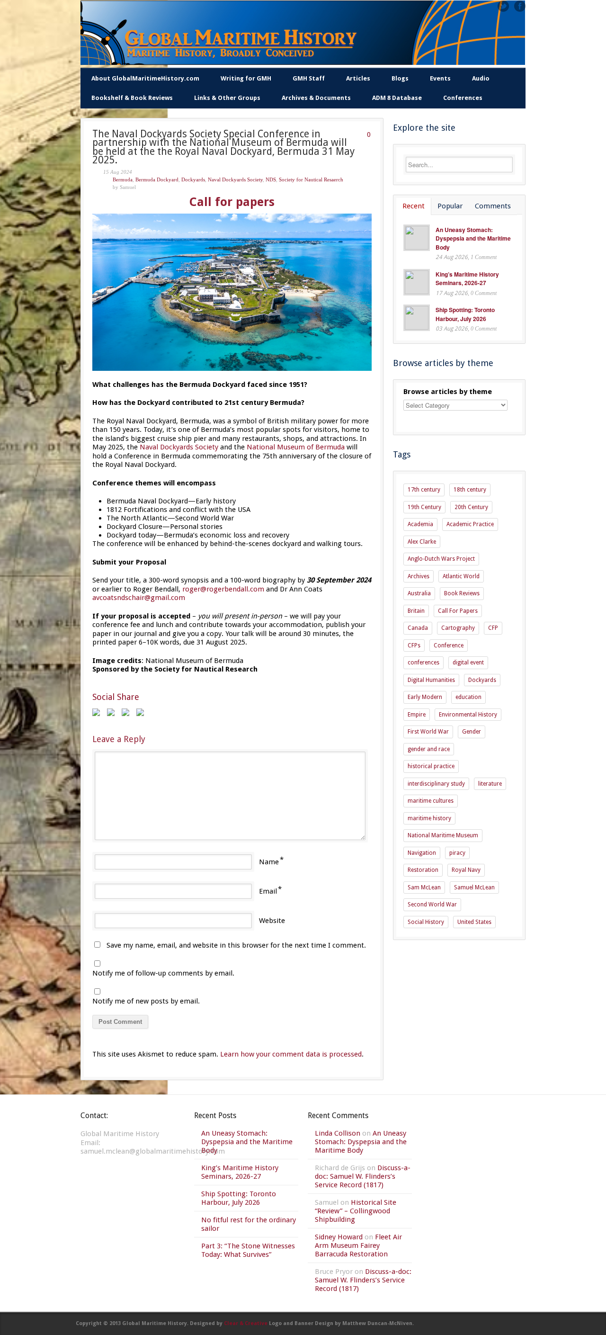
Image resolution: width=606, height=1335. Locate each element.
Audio (481, 78)
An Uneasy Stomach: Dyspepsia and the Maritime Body (473, 238)
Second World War (432, 904)
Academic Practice (470, 524)
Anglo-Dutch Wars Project (441, 559)
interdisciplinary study (436, 783)
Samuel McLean (474, 887)
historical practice (431, 766)
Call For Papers (458, 611)
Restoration (423, 870)
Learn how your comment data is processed (291, 1054)
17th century (424, 489)
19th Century (424, 507)
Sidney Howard (339, 1237)
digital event (468, 662)
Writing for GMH (246, 78)
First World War (428, 731)
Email (268, 891)
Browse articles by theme (447, 391)
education (468, 697)
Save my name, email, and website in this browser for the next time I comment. (236, 945)
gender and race (429, 749)
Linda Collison (337, 1133)
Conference (448, 645)
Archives (418, 576)
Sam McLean (424, 887)
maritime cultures (431, 800)
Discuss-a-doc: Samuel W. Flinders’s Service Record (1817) (362, 1176)
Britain (416, 611)
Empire (417, 714)
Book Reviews (462, 593)
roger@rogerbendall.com (223, 589)
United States (474, 922)
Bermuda (123, 179)
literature (490, 783)
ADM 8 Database (397, 97)
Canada (418, 628)
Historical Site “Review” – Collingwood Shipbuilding (355, 1211)
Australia (419, 593)
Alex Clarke (422, 541)
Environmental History (468, 714)
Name (269, 862)
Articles (358, 78)
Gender (471, 731)
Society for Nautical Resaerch (311, 179)
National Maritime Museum (443, 835)
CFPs (414, 645)
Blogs (400, 78)
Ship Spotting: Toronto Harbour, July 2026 (465, 314)
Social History (426, 922)
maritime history (429, 818)
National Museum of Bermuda (296, 447)
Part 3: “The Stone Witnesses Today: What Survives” (248, 1250)
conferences (423, 662)
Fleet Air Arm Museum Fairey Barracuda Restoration (358, 1245)
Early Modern (425, 697)
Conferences (462, 97)
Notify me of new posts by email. (146, 1001)
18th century (470, 489)
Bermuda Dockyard (156, 179)
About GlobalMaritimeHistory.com (145, 78)
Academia (420, 524)
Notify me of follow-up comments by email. (163, 973)
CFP (493, 628)
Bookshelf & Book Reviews (132, 97)
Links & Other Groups (227, 97)
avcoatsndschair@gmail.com (138, 597)
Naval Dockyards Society (235, 179)
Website (272, 920)
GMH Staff (309, 78)
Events (440, 78)
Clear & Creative (245, 1323)
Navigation (422, 853)
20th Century (471, 507)
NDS (271, 179)
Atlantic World (461, 576)
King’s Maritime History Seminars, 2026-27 (467, 278)
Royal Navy (466, 870)
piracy (457, 853)
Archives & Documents (316, 97)
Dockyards (193, 179)
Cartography (458, 628)
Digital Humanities (431, 680)
